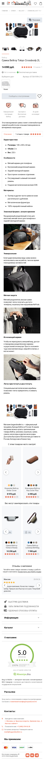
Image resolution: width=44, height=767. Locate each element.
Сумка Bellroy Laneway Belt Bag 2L (32, 547)
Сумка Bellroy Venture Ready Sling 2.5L (11, 547)
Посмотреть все (29, 572)
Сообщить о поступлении (19, 96)
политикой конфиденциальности (23, 702)
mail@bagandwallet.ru (13, 732)
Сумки (13, 11)
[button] (6, 472)
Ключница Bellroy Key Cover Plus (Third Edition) (32, 489)
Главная (5, 11)
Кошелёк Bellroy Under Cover (11, 489)
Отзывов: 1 (37, 67)
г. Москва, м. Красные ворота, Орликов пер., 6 (23, 721)
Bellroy (21, 11)
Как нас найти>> (11, 723)
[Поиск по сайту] (30, 4)
